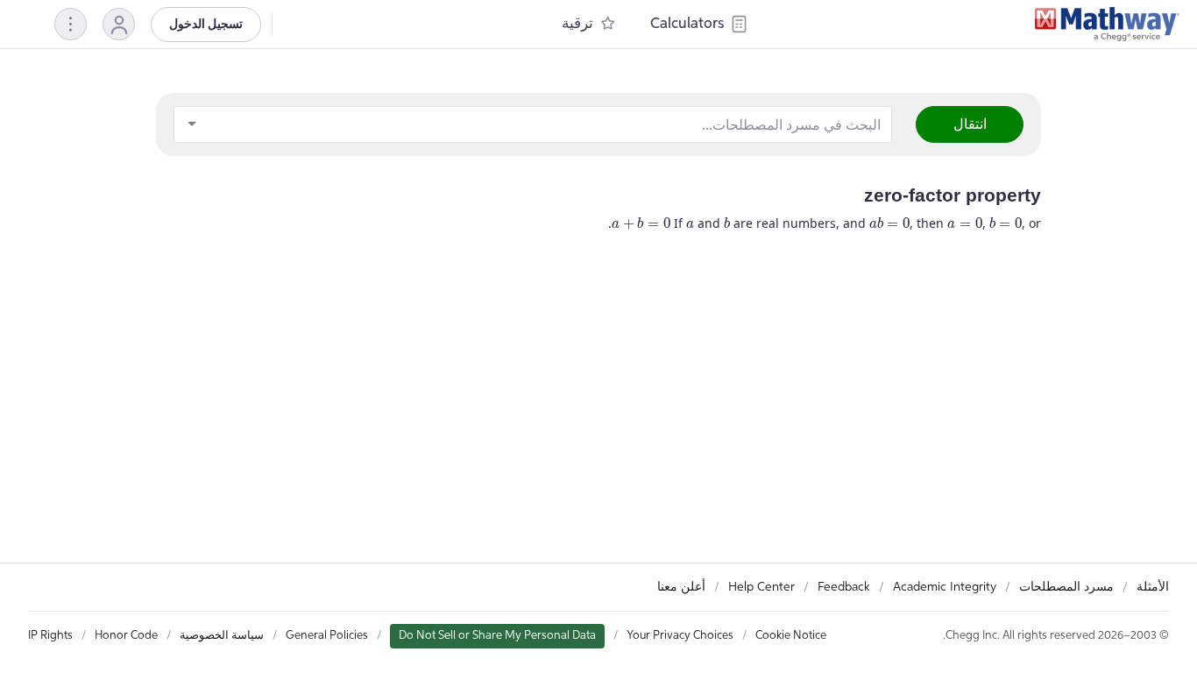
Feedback (844, 587)
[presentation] (690, 225)
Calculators (687, 24)
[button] (119, 24)
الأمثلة (1153, 587)
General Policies (327, 635)
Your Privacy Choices (680, 635)
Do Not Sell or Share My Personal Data (497, 635)
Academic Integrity (944, 587)
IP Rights (50, 635)
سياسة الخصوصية (222, 635)
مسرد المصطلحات (1066, 587)
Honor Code (126, 635)
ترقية (577, 24)
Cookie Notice (790, 635)
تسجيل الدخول (206, 24)
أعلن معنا (681, 587)
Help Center (761, 587)
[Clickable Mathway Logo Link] (1107, 24)
